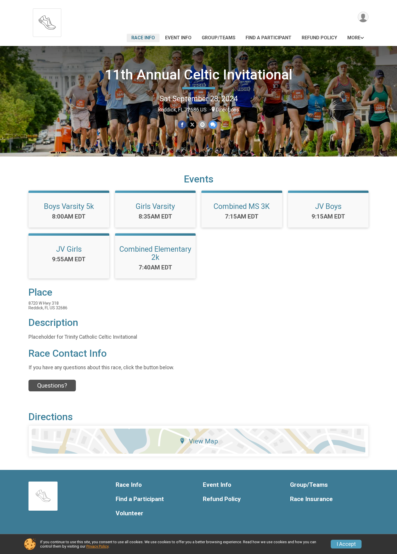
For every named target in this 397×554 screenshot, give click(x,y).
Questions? (52, 385)
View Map (203, 441)
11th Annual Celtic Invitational (198, 74)
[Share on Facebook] (182, 124)
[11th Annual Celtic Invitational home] (47, 21)
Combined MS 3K (242, 206)
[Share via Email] (202, 124)
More (353, 37)
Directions (227, 110)
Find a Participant (269, 37)
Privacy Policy (97, 546)
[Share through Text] (212, 124)
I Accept (346, 544)
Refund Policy (319, 37)
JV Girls (69, 249)
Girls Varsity (155, 206)
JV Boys (328, 206)
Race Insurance (311, 499)
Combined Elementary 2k (155, 253)
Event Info (178, 37)
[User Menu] (363, 17)
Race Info (143, 37)
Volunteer (129, 513)
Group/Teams (218, 37)
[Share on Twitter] (192, 124)
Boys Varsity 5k (69, 206)
